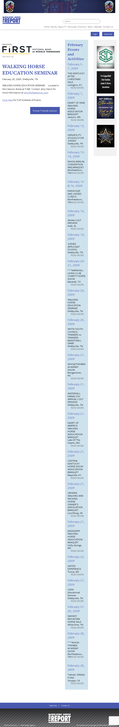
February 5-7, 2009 (75, 66)
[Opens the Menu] (116, 25)
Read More (77, 87)
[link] (47, 25)
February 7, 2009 (75, 95)
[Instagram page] (115, 22)
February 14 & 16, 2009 (76, 183)
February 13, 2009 (76, 127)
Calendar (98, 26)
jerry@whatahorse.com (36, 92)
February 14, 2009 (76, 213)
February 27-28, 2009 (76, 608)
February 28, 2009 (76, 635)
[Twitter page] (109, 22)
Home (47, 26)
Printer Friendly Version (45, 110)
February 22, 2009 (76, 558)
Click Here (7, 100)
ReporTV (62, 26)
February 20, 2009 (76, 292)
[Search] (98, 21)
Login (95, 34)
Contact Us (65, 705)
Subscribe (108, 34)
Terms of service (10, 725)
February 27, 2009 (76, 582)
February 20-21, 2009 (76, 263)
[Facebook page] (104, 22)
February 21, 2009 (76, 357)
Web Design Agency (27, 725)
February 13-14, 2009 (76, 154)
